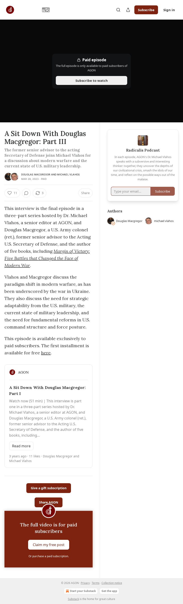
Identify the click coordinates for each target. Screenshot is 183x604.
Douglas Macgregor (35, 174)
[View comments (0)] (26, 193)
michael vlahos (68, 174)
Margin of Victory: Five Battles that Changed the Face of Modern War (47, 258)
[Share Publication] (128, 9)
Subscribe (146, 10)
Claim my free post (48, 544)
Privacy (85, 583)
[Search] (118, 9)
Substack (73, 599)
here (46, 352)
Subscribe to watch (91, 80)
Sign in (169, 10)
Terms (96, 583)
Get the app (109, 591)
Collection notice (112, 583)
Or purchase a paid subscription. (49, 556)
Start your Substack (83, 591)
